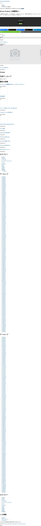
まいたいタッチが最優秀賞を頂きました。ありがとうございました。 (12, 84)
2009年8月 (4, 260)
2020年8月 (4, 178)
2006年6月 (4, 298)
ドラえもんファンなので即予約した (6, 112)
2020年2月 (4, 343)
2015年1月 (4, 221)
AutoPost (22, 8)
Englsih (3, 157)
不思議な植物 (2, 96)
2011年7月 (4, 240)
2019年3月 (4, 189)
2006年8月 (4, 296)
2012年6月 (4, 389)
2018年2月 (4, 202)
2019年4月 (4, 188)
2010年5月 (4, 411)
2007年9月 (4, 284)
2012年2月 (4, 233)
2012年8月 (4, 387)
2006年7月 (4, 297)
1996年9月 (4, 327)
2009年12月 (4, 256)
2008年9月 (4, 432)
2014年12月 (4, 222)
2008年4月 (4, 277)
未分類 (3, 167)
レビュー (3, 504)
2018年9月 (4, 195)
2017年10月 (4, 367)
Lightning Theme (12, 523)
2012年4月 (4, 231)
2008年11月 (4, 269)
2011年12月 (4, 235)
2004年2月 (4, 306)
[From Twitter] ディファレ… (5, 149)
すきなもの (4, 158)
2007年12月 (4, 281)
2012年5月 (4, 230)
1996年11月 (4, 325)
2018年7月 (4, 197)
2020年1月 (4, 344)
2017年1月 (4, 214)
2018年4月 (4, 200)
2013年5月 (4, 224)
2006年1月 (4, 303)
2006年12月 (4, 453)
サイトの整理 (2, 128)
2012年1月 (4, 234)
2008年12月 (4, 268)
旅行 (3, 165)
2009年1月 (4, 267)
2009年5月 (4, 263)
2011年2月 (4, 245)
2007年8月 (4, 285)
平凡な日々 (4, 505)
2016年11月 (4, 216)
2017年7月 (4, 209)
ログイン (3, 517)
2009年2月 (4, 266)
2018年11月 (4, 193)
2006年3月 (4, 301)
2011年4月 (4, 243)
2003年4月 (4, 312)
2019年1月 (4, 191)
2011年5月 (4, 242)
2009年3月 (4, 265)
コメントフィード (5, 519)
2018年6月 (4, 198)
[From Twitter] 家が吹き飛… (5, 132)
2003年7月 (4, 309)
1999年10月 (4, 320)
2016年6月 (4, 218)
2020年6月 (4, 180)
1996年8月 (4, 328)
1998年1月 (4, 322)
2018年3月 (4, 201)
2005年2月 (4, 304)
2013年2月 (4, 225)
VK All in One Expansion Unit (21, 523)
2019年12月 (4, 185)
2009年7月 (4, 261)
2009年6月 (4, 262)
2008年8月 (4, 433)
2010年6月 (4, 410)
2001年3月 (4, 477)
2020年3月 (4, 342)
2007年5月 (4, 287)
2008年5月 (4, 276)
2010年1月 (4, 255)
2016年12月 (4, 215)
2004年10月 (4, 305)
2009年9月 (4, 259)
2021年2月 (4, 176)
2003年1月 (4, 476)
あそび (5, 171)
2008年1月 (4, 280)
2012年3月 (4, 232)
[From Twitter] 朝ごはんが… (5, 136)
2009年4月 (4, 264)
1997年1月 (4, 323)
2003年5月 (4, 311)
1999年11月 (4, 319)
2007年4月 (4, 288)
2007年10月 (4, 283)
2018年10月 (4, 194)
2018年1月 (4, 364)
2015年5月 (4, 219)
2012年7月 (4, 388)
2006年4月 (4, 300)
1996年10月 (4, 326)
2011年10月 (4, 237)
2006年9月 (4, 455)
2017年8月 (4, 208)
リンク (3, 503)
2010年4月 (4, 252)
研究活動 (3, 170)
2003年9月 (4, 308)
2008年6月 (4, 275)
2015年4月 (4, 220)
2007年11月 (4, 282)
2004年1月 (4, 307)
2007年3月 (4, 289)
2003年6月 (4, 310)
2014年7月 (4, 223)
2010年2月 (4, 254)
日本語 (3, 166)
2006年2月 (4, 302)
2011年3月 (4, 244)
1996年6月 (4, 330)
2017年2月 (4, 213)
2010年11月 (4, 409)
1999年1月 (4, 321)
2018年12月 (4, 192)
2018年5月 (4, 199)
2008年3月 (4, 278)
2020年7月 (4, 179)
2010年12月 (4, 247)
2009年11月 (4, 257)
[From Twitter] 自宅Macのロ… (5, 145)
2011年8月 (4, 239)
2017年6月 (4, 210)
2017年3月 (4, 212)
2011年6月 (4, 241)
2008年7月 (4, 274)
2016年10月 (4, 217)
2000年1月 (4, 318)
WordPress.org (4, 520)
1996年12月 (4, 324)
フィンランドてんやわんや (7, 160)
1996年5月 (4, 331)
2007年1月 (4, 291)
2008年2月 (4, 279)
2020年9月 (4, 177)
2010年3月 (4, 253)
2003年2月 (4, 475)
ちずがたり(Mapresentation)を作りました (7, 124)
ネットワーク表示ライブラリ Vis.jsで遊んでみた (8, 108)
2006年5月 (4, 299)
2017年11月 (4, 366)
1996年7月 (4, 329)
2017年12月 (4, 365)
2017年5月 (4, 211)
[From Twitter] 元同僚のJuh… (4, 67)
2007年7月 (4, 286)
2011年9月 (4, 238)
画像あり (3, 169)
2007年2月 (4, 290)
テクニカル (4, 159)
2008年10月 (4, 431)
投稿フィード (4, 518)
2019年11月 (4, 186)
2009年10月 (4, 258)
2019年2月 (4, 190)
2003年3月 (4, 313)
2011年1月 (4, 246)
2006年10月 (4, 454)
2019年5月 (4, 187)
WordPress (5, 523)
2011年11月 (4, 236)
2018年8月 (4, 196)
